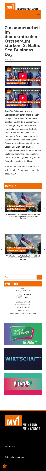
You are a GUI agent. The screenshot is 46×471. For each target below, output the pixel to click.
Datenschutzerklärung (15, 457)
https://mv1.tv (10, 174)
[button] (4, 466)
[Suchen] (39, 277)
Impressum (10, 446)
